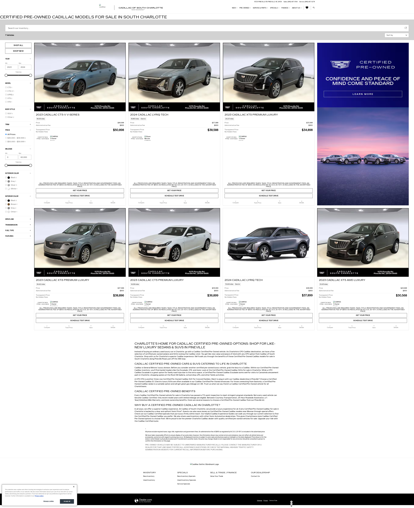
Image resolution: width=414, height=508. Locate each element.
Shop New (18, 51)
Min (6, 63)
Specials (274, 8)
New (234, 8)
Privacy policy (39, 496)
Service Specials (183, 484)
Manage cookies (48, 501)
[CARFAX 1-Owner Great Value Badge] (54, 138)
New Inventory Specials (186, 476)
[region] (39, 495)
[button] (80, 119)
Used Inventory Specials (186, 480)
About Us (296, 8)
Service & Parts (259, 8)
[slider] (6, 75)
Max (20, 63)
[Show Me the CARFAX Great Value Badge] (148, 138)
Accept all (67, 501)
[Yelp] (291, 504)
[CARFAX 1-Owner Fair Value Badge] (54, 303)
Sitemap (259, 500)
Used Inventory (149, 480)
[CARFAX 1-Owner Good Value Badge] (243, 303)
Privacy (265, 500)
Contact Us (255, 476)
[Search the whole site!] (314, 8)
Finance (284, 8)
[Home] (105, 8)
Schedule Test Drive (80, 196)
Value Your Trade (216, 476)
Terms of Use (273, 500)
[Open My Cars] (306, 8)
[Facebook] (291, 506)
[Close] (73, 486)
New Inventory (148, 476)
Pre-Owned (244, 8)
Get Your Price (80, 190)
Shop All (18, 45)
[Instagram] (291, 502)
